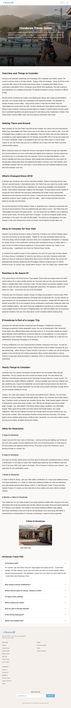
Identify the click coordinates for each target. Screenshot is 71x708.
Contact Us (5, 672)
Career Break (5, 651)
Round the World (41, 645)
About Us (4, 669)
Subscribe (50, 696)
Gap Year (4, 656)
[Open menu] (67, 2)
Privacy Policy (6, 678)
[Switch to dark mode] (62, 2)
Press (3, 683)
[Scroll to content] (35, 62)
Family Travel (5, 653)
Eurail (38, 648)
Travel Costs (5, 659)
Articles (4, 645)
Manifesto (5, 675)
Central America (32, 44)
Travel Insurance (41, 651)
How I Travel (5, 662)
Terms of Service (7, 681)
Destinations (5, 648)
